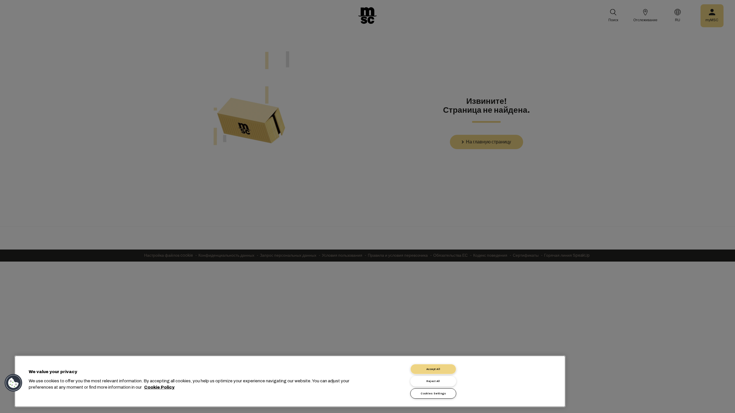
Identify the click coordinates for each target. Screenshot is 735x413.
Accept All (433, 369)
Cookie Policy (159, 387)
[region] (290, 381)
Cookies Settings (433, 393)
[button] (13, 383)
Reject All (433, 381)
